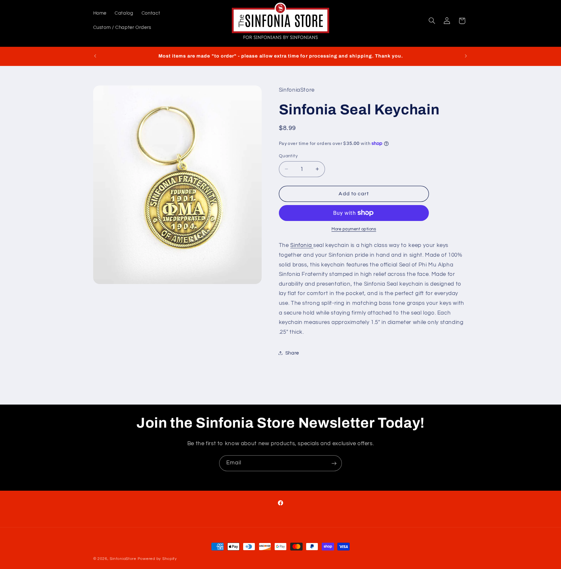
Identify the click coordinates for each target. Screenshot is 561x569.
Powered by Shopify (157, 559)
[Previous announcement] (95, 56)
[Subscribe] (334, 463)
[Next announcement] (466, 56)
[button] (431, 20)
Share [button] (292, 352)
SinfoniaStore (123, 559)
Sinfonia (301, 245)
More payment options (353, 229)
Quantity (288, 155)
